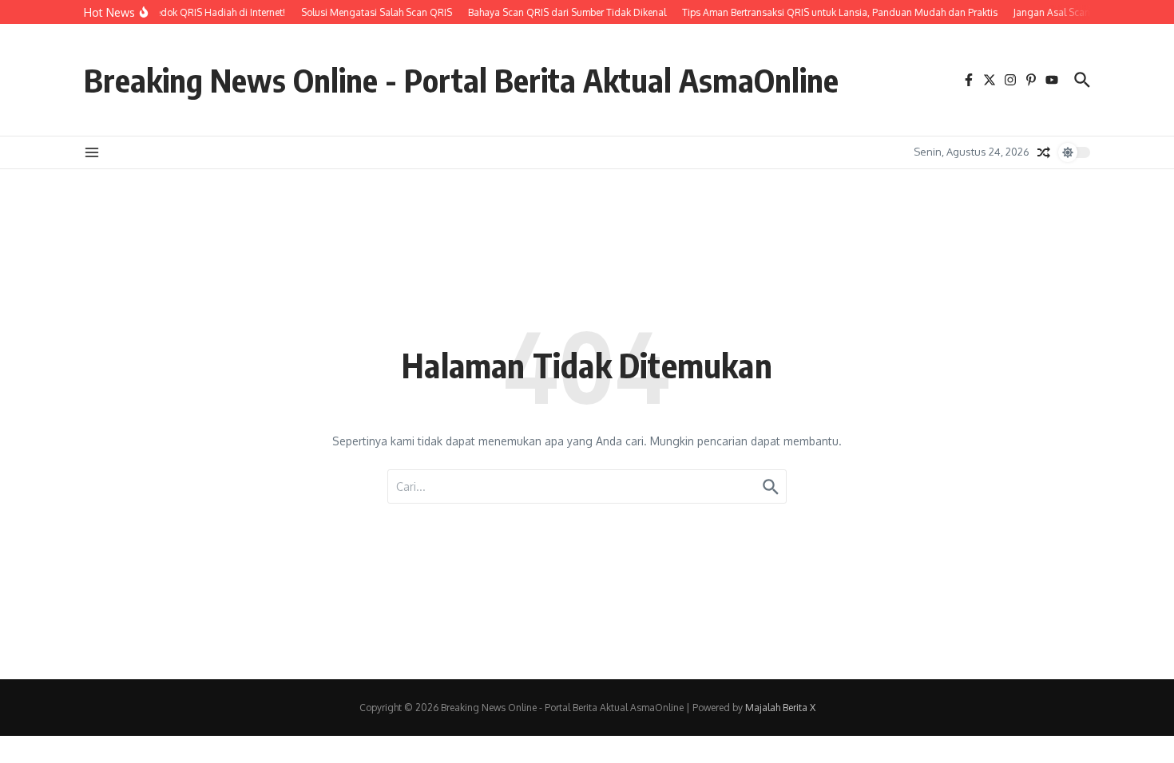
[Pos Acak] (1043, 152)
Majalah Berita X (780, 708)
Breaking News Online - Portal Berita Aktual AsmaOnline (461, 80)
